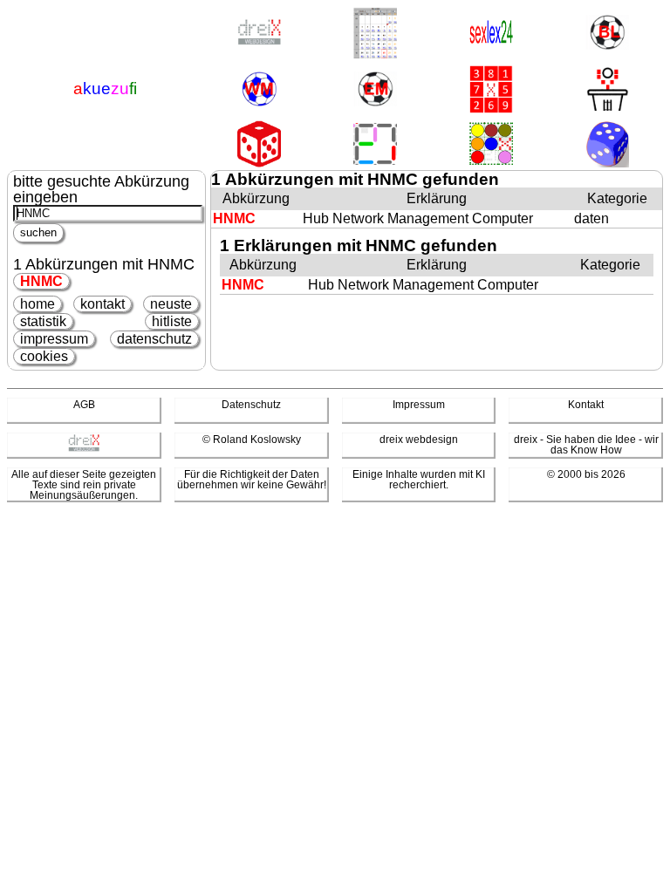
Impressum (419, 405)
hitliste (172, 321)
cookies (44, 356)
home (37, 304)
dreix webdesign (418, 439)
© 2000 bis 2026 (586, 474)
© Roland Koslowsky (251, 439)
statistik (43, 321)
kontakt (102, 304)
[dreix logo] (83, 448)
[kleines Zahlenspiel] (491, 90)
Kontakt (586, 405)
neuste (171, 304)
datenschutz (154, 338)
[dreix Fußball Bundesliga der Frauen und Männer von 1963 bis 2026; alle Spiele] (607, 33)
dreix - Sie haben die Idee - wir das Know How (586, 444)
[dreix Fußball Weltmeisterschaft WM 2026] (259, 90)
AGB (84, 405)
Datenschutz (251, 405)
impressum (54, 338)
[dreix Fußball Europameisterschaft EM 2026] (375, 90)
